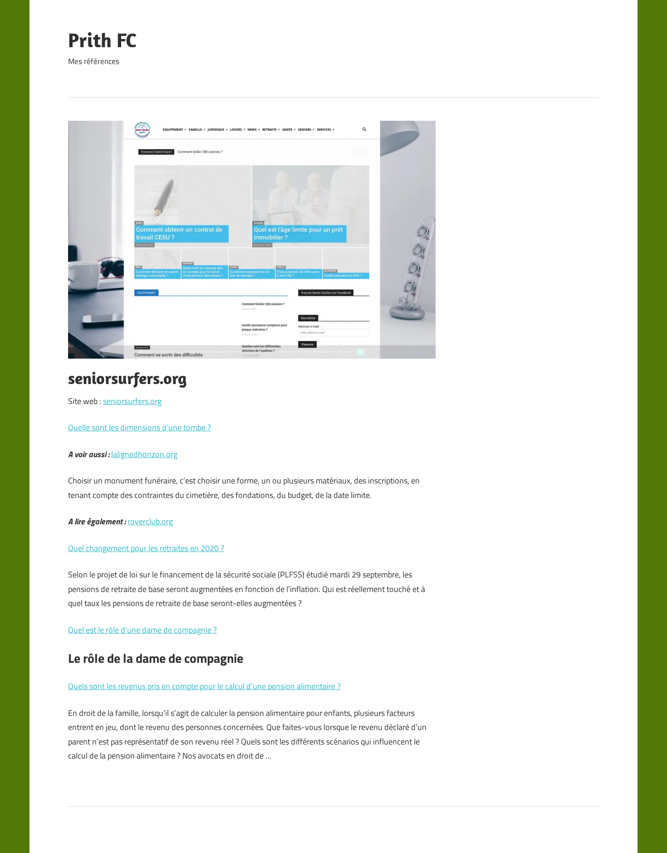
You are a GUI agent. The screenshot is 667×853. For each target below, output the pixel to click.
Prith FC (102, 40)
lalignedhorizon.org (144, 454)
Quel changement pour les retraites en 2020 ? (146, 548)
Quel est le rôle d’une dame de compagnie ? (142, 630)
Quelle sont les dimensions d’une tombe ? (139, 427)
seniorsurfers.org (132, 401)
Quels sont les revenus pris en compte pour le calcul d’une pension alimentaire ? (204, 686)
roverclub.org (150, 521)
